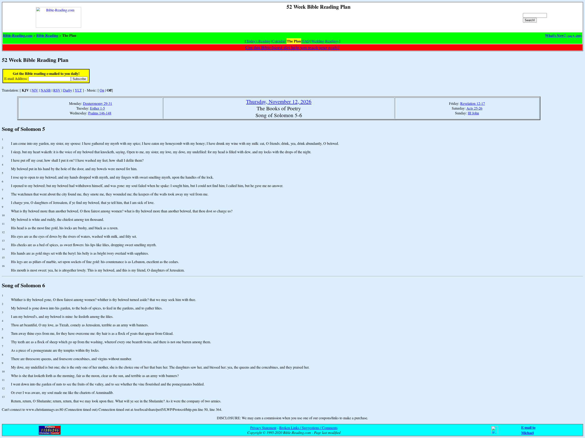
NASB (46, 90)
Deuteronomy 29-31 (97, 103)
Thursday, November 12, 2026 (278, 101)
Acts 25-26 (474, 108)
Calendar (278, 41)
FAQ (306, 41)
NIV (35, 90)
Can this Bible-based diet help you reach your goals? (292, 47)
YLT (78, 90)
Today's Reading (258, 41)
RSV (57, 90)
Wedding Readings (325, 41)
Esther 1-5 (97, 108)
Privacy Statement (263, 427)
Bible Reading (47, 35)
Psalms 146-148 (99, 113)
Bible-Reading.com (17, 35)
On (102, 90)
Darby (67, 90)
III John (473, 113)
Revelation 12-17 (472, 103)
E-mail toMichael (528, 430)
